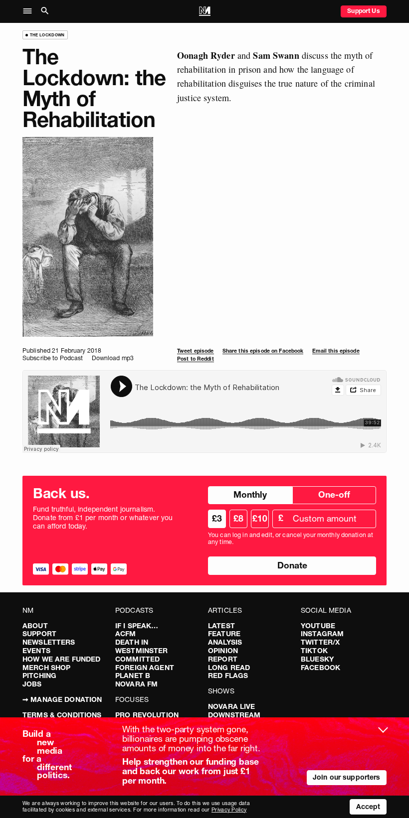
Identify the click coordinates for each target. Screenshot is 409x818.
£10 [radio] (259, 518)
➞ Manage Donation (62, 699)
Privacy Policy (228, 810)
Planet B (132, 675)
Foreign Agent (144, 667)
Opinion (223, 650)
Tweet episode (195, 351)
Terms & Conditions (62, 714)
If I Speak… (137, 625)
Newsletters (48, 642)
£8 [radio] (238, 518)
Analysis (225, 642)
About (35, 625)
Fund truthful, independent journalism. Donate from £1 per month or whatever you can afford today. (103, 517)
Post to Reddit (195, 359)
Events (36, 650)
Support (39, 633)
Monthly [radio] (250, 494)
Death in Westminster (141, 646)
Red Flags (228, 675)
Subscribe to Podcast (52, 358)
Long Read (229, 667)
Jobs (32, 684)
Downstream (234, 714)
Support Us (363, 10)
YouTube (318, 625)
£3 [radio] (217, 518)
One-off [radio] (334, 494)
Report (222, 659)
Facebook (320, 667)
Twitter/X (320, 642)
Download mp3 (113, 358)
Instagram (322, 633)
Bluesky (317, 659)
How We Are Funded (61, 659)
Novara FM (136, 684)
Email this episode (336, 351)
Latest (221, 625)
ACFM (125, 633)
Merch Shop (46, 667)
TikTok (314, 650)
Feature (224, 633)
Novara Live (231, 706)
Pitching (39, 675)
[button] (30, 11)
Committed (137, 659)
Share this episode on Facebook (263, 351)
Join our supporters (347, 777)
